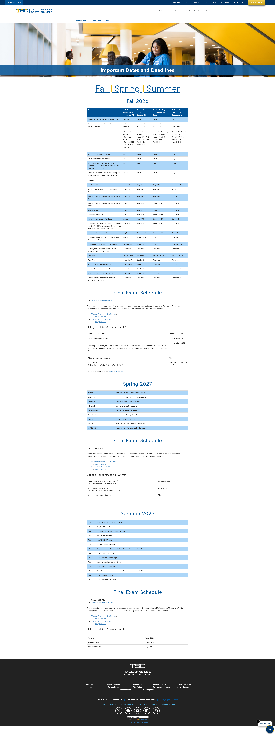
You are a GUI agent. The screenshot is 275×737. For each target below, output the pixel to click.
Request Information (221, 2)
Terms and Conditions (161, 687)
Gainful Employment (185, 687)
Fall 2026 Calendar (116, 371)
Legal (89, 687)
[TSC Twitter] (118, 710)
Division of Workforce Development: (104, 462)
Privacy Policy (113, 687)
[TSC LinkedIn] (146, 710)
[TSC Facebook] (128, 710)
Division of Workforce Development (103, 314)
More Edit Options (143, 722)
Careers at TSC (185, 684)
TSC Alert (90, 684)
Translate (144, 719)
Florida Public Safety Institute (101, 319)
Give (187, 2)
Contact (197, 2)
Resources (14, 2)
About (200, 11)
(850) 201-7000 (100, 322)
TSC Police (137, 687)
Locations (102, 699)
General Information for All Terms (102, 603)
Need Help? (177, 2)
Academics (179, 11)
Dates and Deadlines (101, 20)
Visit (207, 2)
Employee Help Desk (161, 684)
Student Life (191, 11)
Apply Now (256, 2)
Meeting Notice (149, 689)
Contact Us (116, 699)
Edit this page (131, 722)
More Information (168, 704)
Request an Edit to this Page (141, 699)
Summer (163, 88)
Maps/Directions (113, 684)
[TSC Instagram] (156, 710)
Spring (127, 88)
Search (212, 11)
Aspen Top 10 (238, 2)
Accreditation (125, 689)
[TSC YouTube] (137, 710)
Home (78, 20)
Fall (101, 88)
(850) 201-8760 (100, 317)
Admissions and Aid (165, 11)
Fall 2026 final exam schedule (101, 301)
